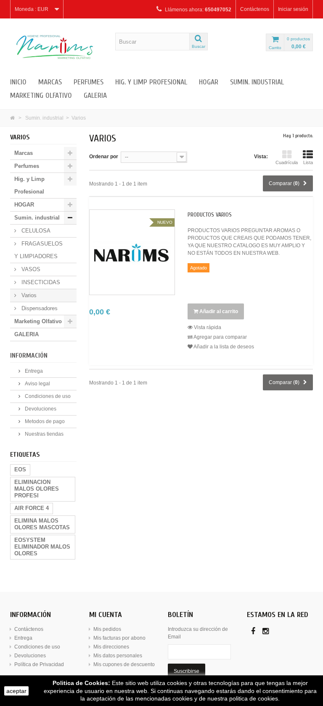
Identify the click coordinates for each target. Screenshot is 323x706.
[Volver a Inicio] (12, 118)
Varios (28, 295)
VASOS (30, 269)
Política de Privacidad (39, 664)
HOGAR (208, 82)
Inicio (18, 82)
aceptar (16, 691)
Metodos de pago (44, 421)
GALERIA (95, 95)
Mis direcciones (111, 647)
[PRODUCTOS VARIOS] (132, 252)
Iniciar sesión (293, 9)
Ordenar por (103, 157)
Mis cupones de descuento (124, 664)
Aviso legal (37, 384)
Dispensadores (39, 308)
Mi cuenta (105, 614)
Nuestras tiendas (44, 434)
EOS (20, 469)
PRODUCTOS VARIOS (210, 215)
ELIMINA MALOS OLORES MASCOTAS (42, 524)
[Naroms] (56, 47)
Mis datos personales (117, 656)
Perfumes (88, 82)
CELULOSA (35, 230)
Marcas (50, 82)
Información (29, 355)
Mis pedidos (107, 629)
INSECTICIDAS (40, 282)
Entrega (33, 371)
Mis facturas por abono (119, 638)
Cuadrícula (286, 162)
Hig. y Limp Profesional (151, 82)
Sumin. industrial (257, 82)
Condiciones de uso (47, 396)
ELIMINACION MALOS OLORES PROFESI (36, 489)
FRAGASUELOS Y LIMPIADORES (38, 250)
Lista (308, 162)
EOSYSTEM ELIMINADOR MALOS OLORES (42, 547)
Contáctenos (254, 9)
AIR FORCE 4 (31, 508)
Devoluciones (40, 409)
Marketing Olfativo (41, 95)
